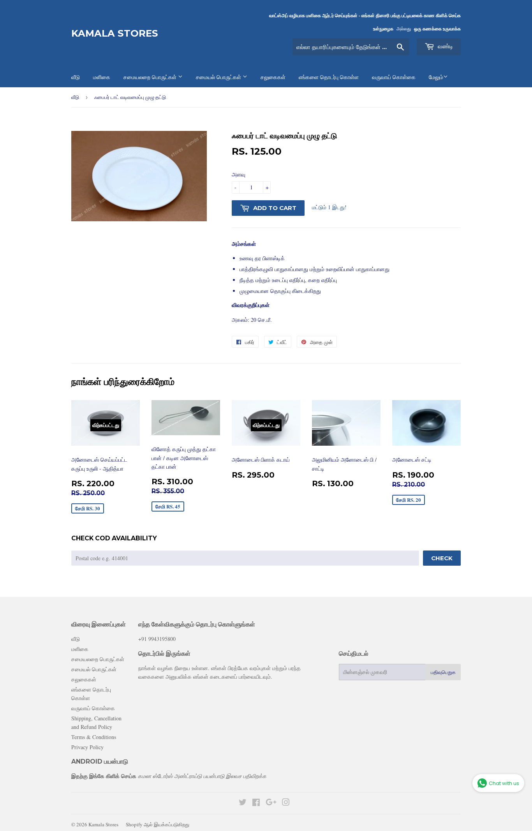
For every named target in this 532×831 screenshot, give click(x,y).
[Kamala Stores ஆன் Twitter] (243, 803)
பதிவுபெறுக (443, 672)
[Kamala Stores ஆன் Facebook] (256, 803)
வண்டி (444, 46)
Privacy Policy (87, 747)
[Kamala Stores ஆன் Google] (271, 803)
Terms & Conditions (93, 737)
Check (442, 558)
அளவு (238, 174)
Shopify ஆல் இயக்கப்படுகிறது (157, 824)
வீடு (75, 97)
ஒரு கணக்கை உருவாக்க (437, 28)
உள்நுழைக (383, 28)
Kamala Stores (114, 33)
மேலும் (436, 77)
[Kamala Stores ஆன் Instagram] (286, 803)
